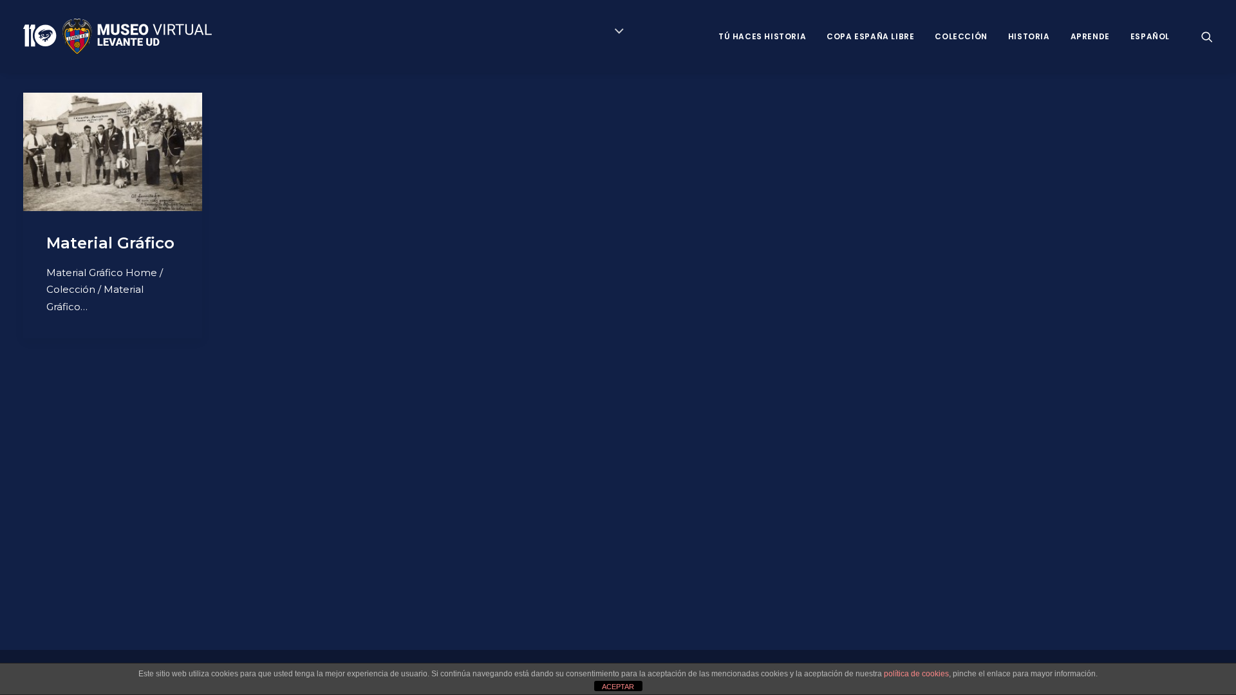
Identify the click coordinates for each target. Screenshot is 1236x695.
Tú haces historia (762, 36)
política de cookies (916, 673)
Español (1150, 36)
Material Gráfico (110, 243)
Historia (1029, 36)
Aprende (1090, 36)
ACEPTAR (618, 686)
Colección (961, 36)
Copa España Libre (870, 36)
